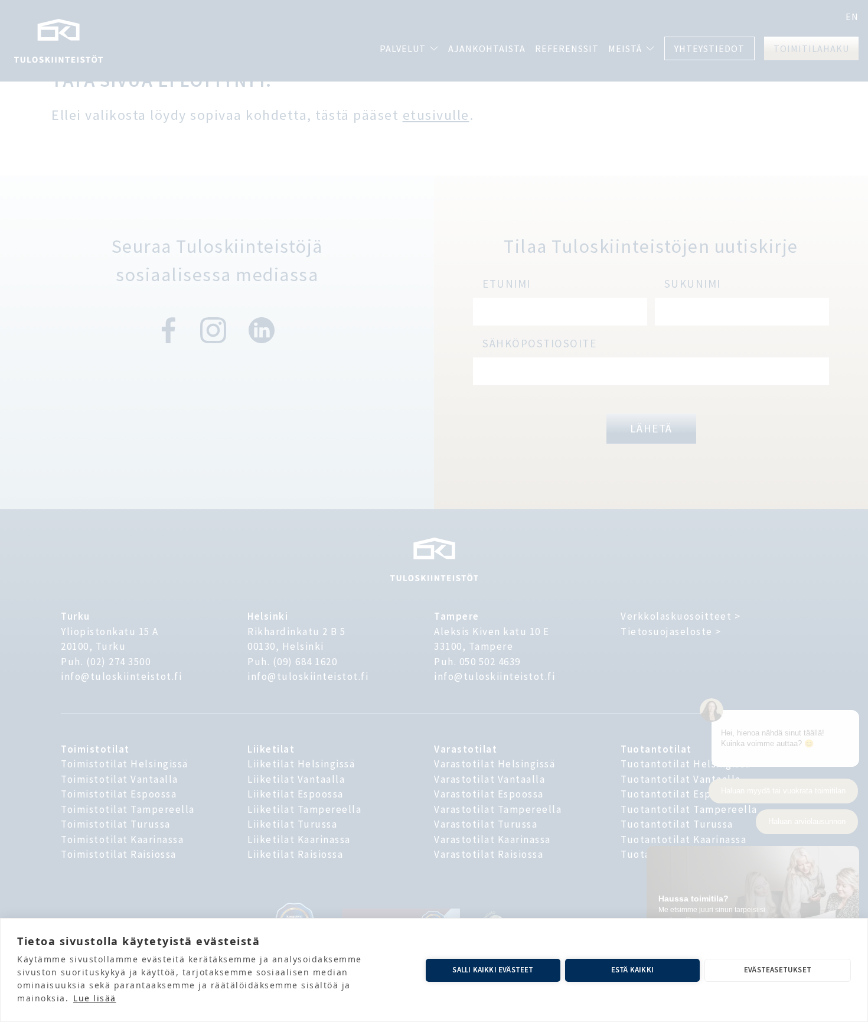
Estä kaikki (632, 970)
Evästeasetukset (777, 970)
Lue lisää (94, 998)
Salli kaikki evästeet (492, 970)
